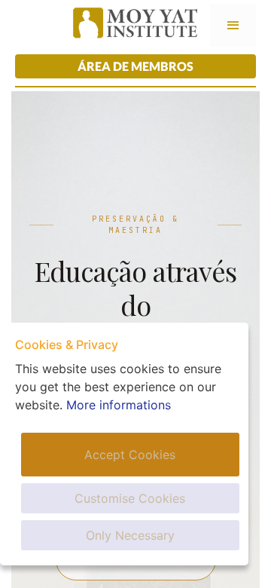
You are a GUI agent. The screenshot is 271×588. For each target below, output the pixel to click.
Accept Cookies (129, 454)
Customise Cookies (130, 498)
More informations (118, 404)
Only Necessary (130, 535)
